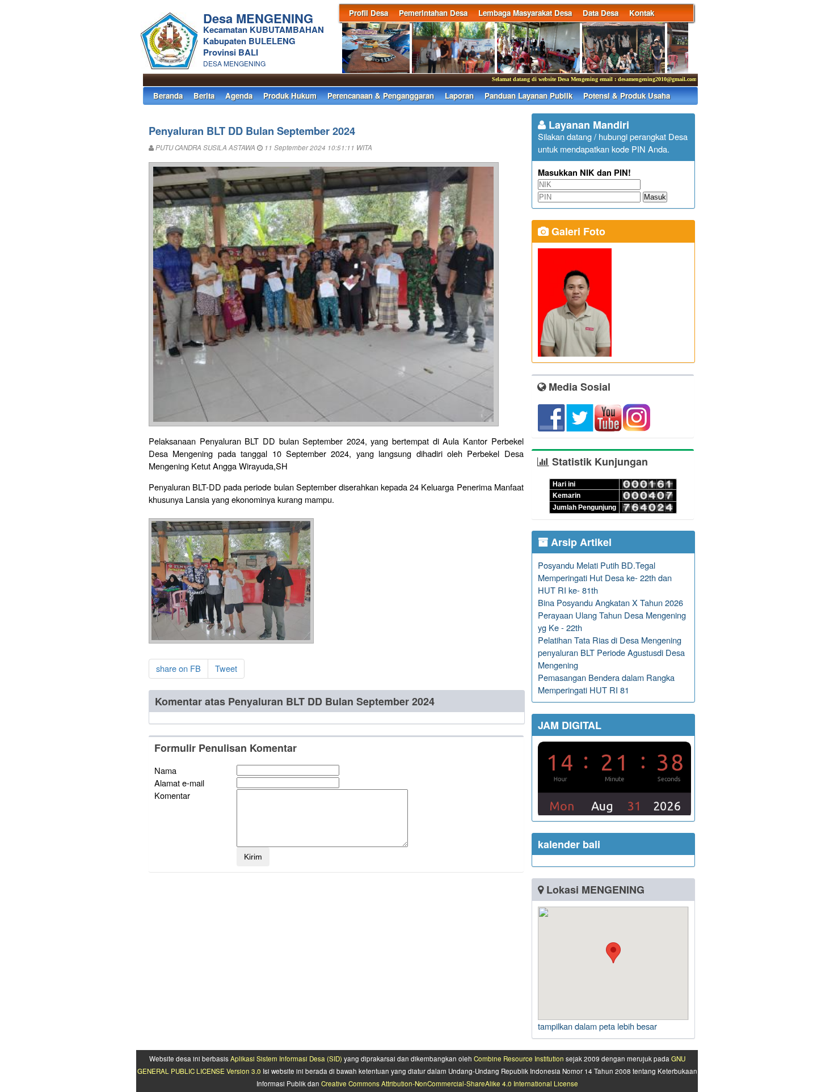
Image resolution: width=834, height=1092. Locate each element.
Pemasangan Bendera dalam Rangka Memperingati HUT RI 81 (606, 683)
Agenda (238, 95)
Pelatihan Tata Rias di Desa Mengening (609, 640)
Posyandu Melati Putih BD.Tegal (596, 565)
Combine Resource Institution (519, 1058)
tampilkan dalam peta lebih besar (597, 1026)
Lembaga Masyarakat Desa (525, 12)
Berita (203, 95)
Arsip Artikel (580, 542)
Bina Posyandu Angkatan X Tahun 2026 (610, 602)
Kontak (641, 12)
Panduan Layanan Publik (528, 95)
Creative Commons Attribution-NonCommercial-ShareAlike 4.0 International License (449, 1083)
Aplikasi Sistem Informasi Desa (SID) (286, 1058)
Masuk (655, 197)
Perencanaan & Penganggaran (380, 95)
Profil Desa (368, 12)
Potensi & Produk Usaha (626, 95)
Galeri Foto (577, 231)
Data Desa (600, 12)
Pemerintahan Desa (433, 12)
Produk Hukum (290, 95)
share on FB (178, 668)
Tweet (226, 668)
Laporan (459, 95)
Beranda (168, 95)
